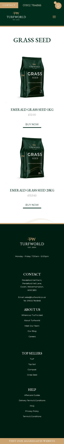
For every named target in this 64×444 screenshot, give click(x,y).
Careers (32, 336)
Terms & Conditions (32, 416)
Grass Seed (32, 375)
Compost (32, 369)
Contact (9, 5)
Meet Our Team (32, 326)
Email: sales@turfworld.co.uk (32, 297)
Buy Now (32, 124)
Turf (32, 359)
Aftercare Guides (32, 395)
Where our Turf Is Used (32, 315)
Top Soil (32, 364)
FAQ (32, 406)
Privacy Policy (32, 411)
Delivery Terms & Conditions (32, 400)
